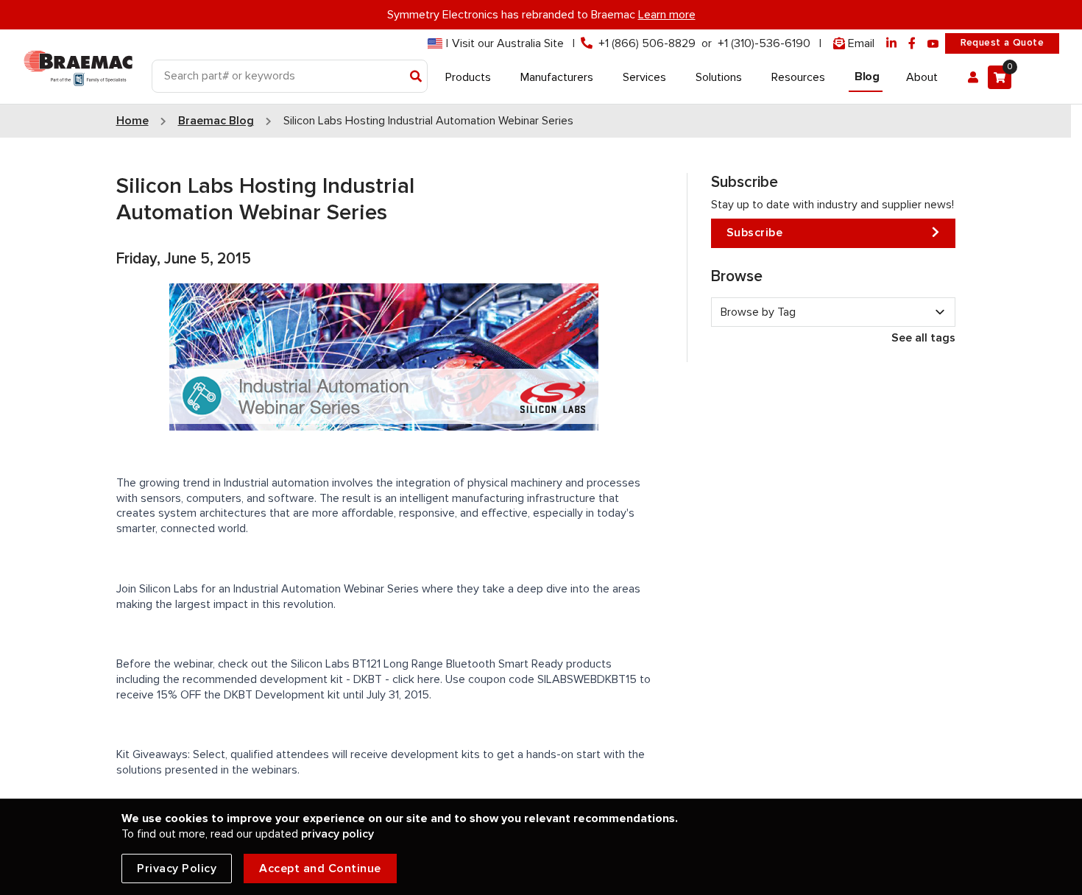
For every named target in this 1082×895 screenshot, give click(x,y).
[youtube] (933, 44)
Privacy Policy (176, 868)
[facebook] (912, 44)
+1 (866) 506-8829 (647, 43)
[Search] (416, 77)
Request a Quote (1002, 43)
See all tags (923, 338)
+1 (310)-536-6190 (764, 43)
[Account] (973, 77)
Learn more (667, 14)
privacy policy (337, 834)
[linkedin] (891, 44)
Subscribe (754, 232)
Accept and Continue (320, 868)
